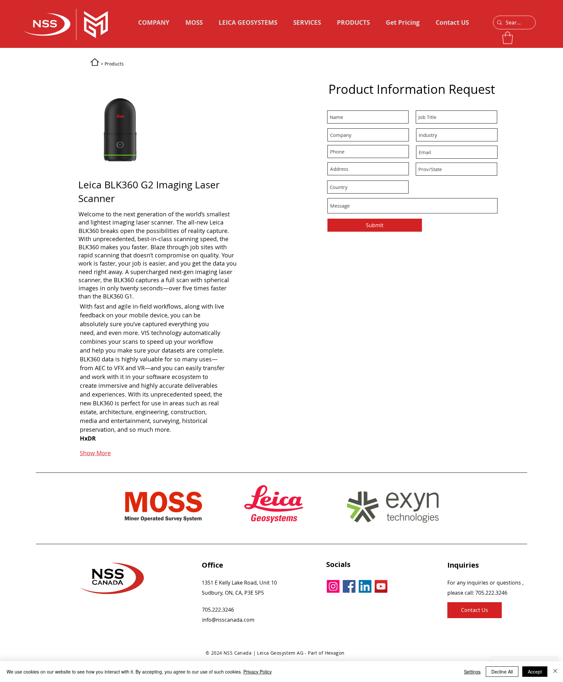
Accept (535, 671)
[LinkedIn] (365, 586)
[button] (353, 22)
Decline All (502, 671)
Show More (95, 453)
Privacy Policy (257, 671)
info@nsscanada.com (228, 619)
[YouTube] (381, 586)
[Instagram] (333, 586)
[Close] (555, 671)
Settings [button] (472, 671)
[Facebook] (349, 586)
